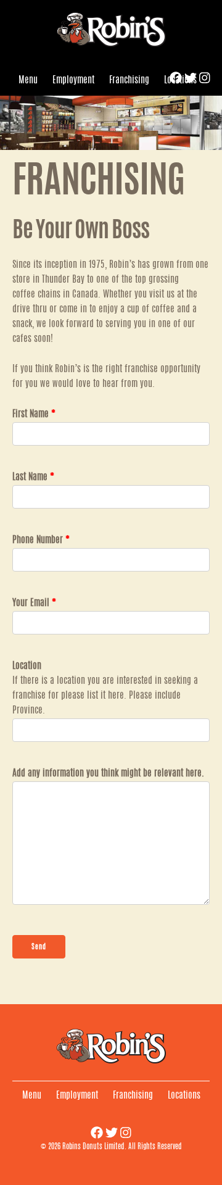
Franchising (129, 80)
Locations (180, 80)
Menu (28, 80)
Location (26, 666)
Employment (73, 80)
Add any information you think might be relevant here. (108, 773)
